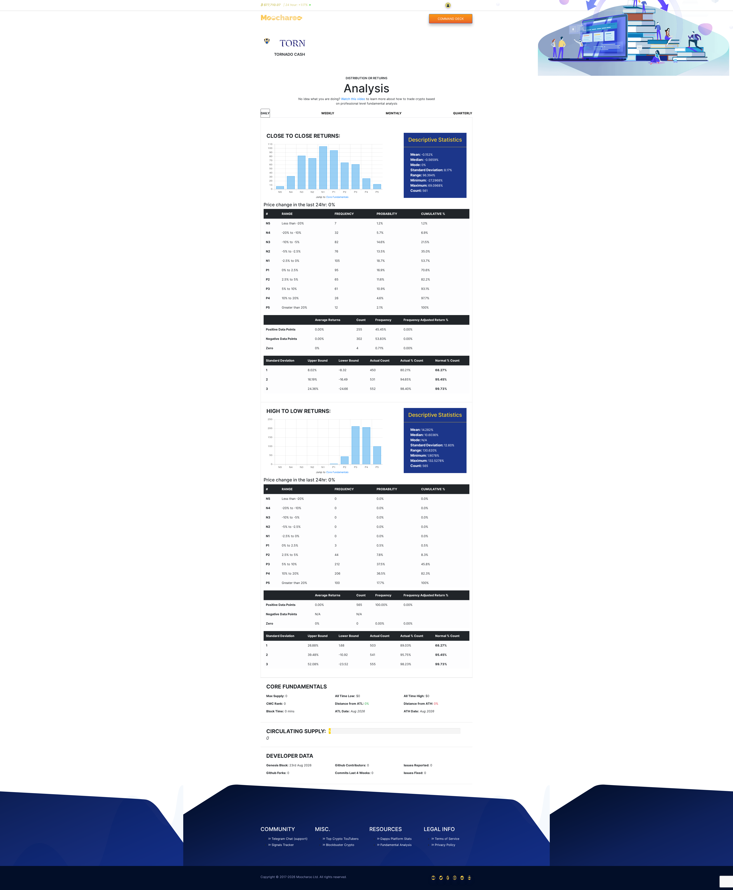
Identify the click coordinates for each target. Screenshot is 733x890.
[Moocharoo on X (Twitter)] (441, 878)
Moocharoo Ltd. (307, 877)
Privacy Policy (445, 845)
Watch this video (353, 99)
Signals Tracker (283, 845)
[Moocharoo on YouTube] (433, 878)
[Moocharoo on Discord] (469, 878)
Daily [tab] (265, 113)
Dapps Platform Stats (396, 839)
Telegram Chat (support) (290, 839)
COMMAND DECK (451, 19)
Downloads (413, 19)
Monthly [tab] (394, 113)
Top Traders (383, 19)
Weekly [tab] (327, 113)
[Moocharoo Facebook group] (448, 878)
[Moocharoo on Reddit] (462, 878)
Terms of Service (447, 839)
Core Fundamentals (337, 197)
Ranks (358, 19)
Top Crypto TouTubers (342, 839)
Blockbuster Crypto (340, 845)
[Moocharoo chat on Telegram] (454, 878)
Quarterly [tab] (462, 113)
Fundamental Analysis (396, 845)
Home (339, 19)
